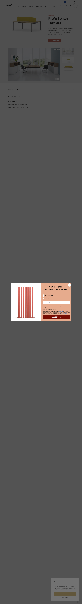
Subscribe (56, 317)
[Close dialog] (69, 285)
